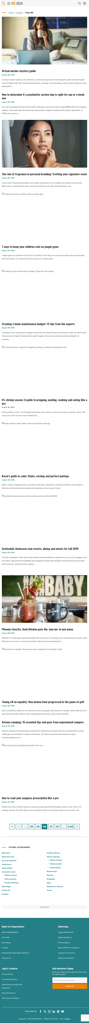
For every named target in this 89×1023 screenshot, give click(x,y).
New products (10, 879)
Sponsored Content (66, 958)
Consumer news (8, 872)
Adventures (6, 864)
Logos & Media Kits (66, 932)
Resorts (50, 875)
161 (51, 826)
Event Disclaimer (8, 993)
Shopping (51, 879)
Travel (49, 890)
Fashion (5, 894)
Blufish (67, 1019)
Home (11, 12)
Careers (5, 947)
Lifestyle (19, 12)
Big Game (6, 853)
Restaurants (52, 871)
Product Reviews (12, 882)
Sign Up (70, 986)
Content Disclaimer (9, 979)
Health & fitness (53, 853)
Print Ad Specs (64, 942)
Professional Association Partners (15, 953)
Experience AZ (8, 856)
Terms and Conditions (10, 998)
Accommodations (9, 860)
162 (57, 826)
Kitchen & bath (56, 864)
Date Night (6, 886)
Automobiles (7, 868)
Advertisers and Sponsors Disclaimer (12, 986)
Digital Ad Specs (65, 937)
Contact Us (6, 958)
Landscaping (55, 867)
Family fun (6, 890)
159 (38, 826)
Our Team (6, 937)
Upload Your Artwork (66, 953)
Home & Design (53, 856)
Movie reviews (11, 875)
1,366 (70, 826)
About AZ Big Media (10, 932)
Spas (49, 882)
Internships (6, 942)
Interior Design (56, 860)
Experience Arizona (55, 886)
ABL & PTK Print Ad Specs (68, 947)
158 (31, 826)
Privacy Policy (7, 974)
